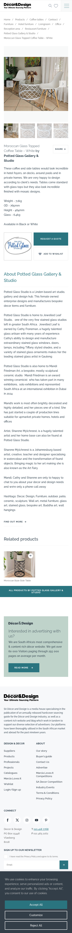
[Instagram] (27, 820)
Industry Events (45, 787)
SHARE (60, 149)
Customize (36, 915)
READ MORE (23, 667)
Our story (41, 750)
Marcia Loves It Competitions (45, 774)
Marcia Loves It (12, 778)
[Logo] (25, 6)
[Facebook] (8, 820)
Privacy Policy (44, 798)
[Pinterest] (46, 820)
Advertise (41, 767)
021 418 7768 (41, 829)
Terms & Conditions (47, 792)
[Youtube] (36, 820)
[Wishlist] (56, 5)
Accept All (36, 904)
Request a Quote (51, 239)
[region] (36, 902)
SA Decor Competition (49, 781)
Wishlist (8, 784)
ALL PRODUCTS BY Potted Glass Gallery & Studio (36, 591)
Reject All (36, 925)
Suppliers (9, 750)
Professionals (11, 762)
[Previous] (9, 84)
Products (9, 756)
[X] (17, 820)
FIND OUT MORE (13, 522)
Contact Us (42, 762)
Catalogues (10, 772)
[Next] (62, 84)
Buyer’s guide (44, 756)
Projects (8, 767)
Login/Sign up (12, 789)
